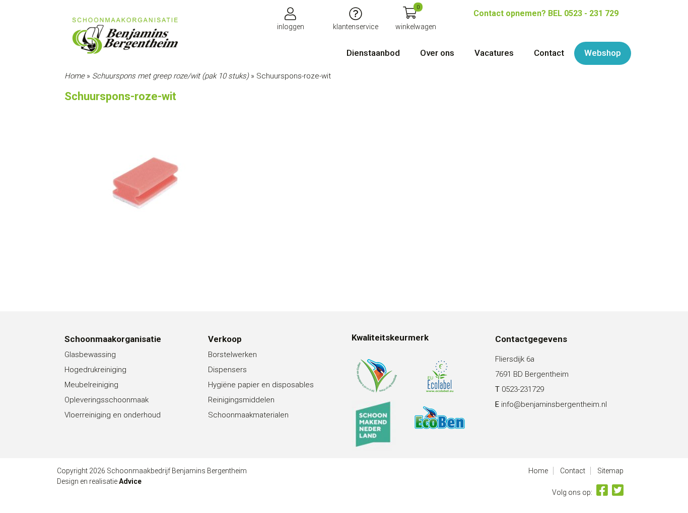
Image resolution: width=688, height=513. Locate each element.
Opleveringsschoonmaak (106, 399)
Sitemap (610, 471)
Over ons (437, 53)
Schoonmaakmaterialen (248, 414)
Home (74, 75)
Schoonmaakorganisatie (112, 339)
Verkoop (225, 339)
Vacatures (494, 53)
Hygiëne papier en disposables (261, 384)
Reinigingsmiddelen (241, 399)
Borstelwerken (232, 354)
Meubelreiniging (91, 384)
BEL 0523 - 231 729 (545, 13)
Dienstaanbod (373, 53)
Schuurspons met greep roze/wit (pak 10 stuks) (170, 75)
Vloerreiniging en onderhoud (112, 414)
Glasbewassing (90, 354)
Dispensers (227, 369)
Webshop (602, 53)
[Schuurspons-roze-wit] (125, 35)
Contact (549, 53)
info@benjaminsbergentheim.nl (554, 404)
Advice (130, 481)
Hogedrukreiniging (95, 369)
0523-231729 (523, 389)
